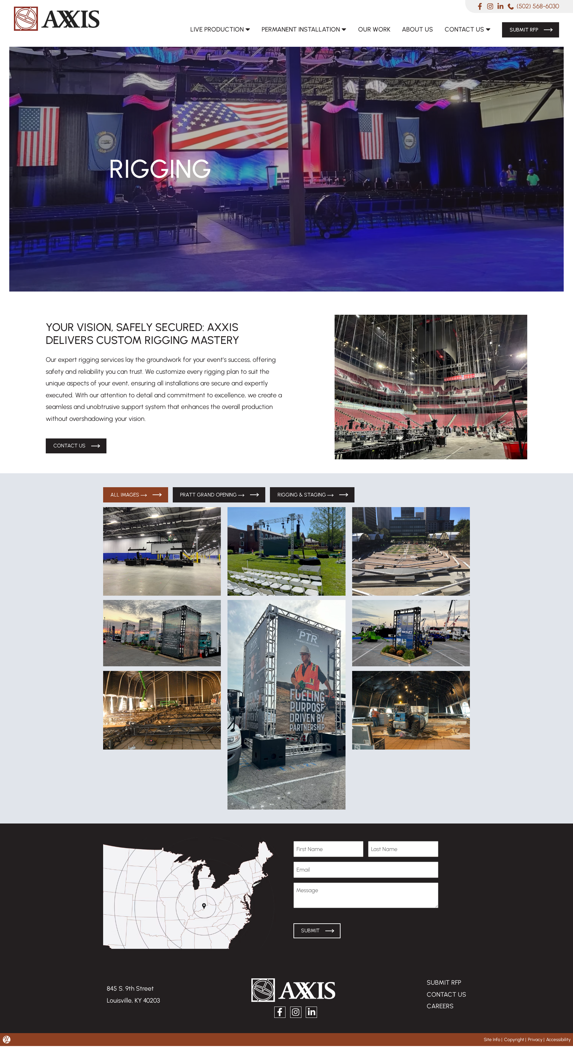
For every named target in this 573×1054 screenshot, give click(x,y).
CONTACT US (446, 995)
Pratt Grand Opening (211, 495)
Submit (310, 931)
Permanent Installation (296, 29)
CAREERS (440, 1007)
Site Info (491, 1040)
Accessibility (558, 1040)
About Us (414, 29)
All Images (126, 495)
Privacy (535, 1040)
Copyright (513, 1040)
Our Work (371, 29)
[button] (162, 552)
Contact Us (462, 29)
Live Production (209, 29)
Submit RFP (522, 29)
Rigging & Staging (306, 495)
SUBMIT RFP (443, 983)
